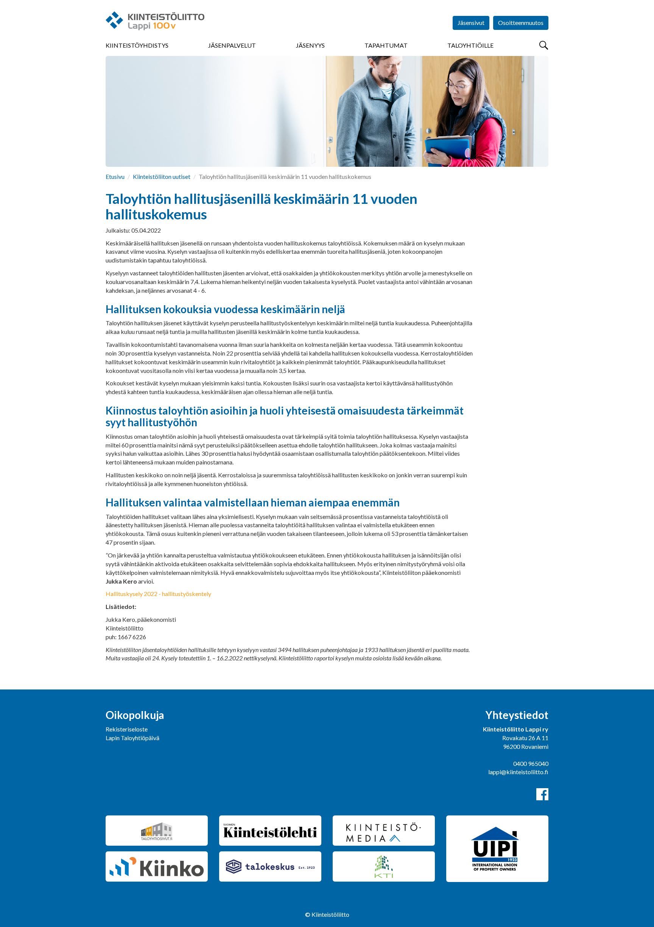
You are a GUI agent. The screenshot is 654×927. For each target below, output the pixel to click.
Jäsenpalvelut (232, 45)
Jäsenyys (310, 45)
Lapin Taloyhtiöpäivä (132, 737)
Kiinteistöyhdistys (137, 45)
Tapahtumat (386, 45)
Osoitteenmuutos (520, 22)
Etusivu (115, 176)
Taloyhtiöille (470, 45)
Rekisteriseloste (127, 729)
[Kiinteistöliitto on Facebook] (542, 794)
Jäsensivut (471, 22)
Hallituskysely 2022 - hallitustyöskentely (158, 593)
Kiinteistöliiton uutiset (161, 176)
